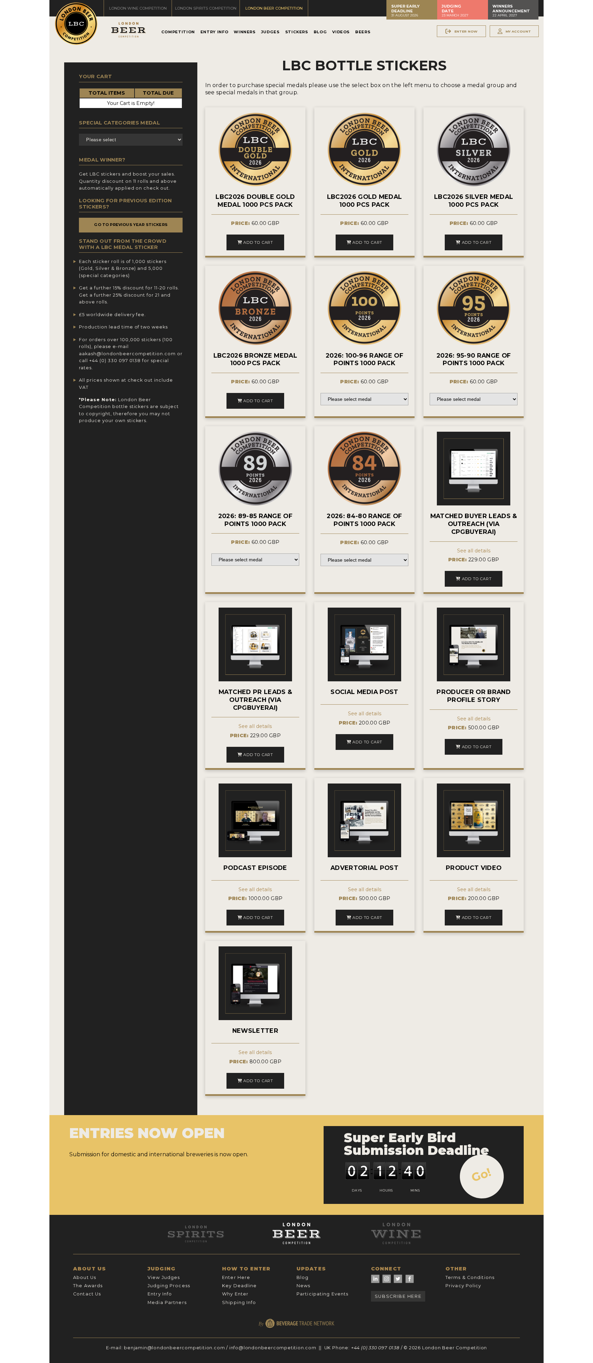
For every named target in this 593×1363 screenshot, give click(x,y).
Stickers (296, 31)
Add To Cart (257, 242)
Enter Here (236, 1277)
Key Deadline (239, 1285)
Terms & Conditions (470, 1277)
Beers (362, 31)
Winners (244, 31)
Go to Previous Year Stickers (130, 224)
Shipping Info (239, 1302)
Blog (320, 31)
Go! (481, 1175)
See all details (473, 551)
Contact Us (87, 1293)
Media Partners (167, 1302)
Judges (270, 31)
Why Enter (235, 1293)
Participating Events (322, 1293)
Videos (341, 31)
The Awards (88, 1285)
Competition (178, 31)
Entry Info (214, 31)
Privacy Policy (463, 1285)
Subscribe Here (398, 1296)
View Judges (164, 1277)
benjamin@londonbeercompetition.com (174, 1347)
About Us (84, 1277)
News (303, 1285)
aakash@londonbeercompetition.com (127, 353)
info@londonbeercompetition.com (272, 1347)
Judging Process (169, 1285)
